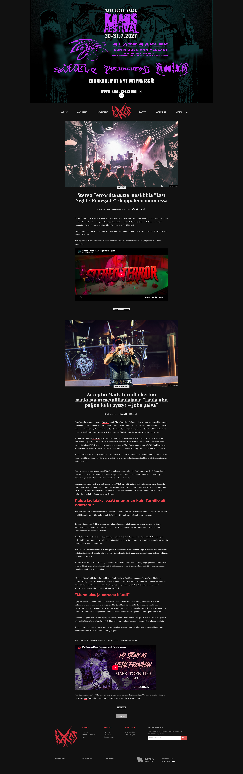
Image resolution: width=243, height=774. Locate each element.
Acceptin (105, 422)
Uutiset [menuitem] (64, 112)
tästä (108, 694)
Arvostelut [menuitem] (103, 112)
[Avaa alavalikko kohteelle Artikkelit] (88, 112)
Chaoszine (96, 438)
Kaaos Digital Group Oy (169, 761)
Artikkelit (107, 735)
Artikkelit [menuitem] (82, 112)
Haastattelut (121, 386)
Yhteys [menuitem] (179, 112)
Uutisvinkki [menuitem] (161, 112)
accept (121, 708)
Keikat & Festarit (88, 735)
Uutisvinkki (130, 732)
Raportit (106, 732)
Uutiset (121, 187)
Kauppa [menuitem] (142, 112)
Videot (84, 737)
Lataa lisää (121, 716)
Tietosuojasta (131, 735)
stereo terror (121, 309)
